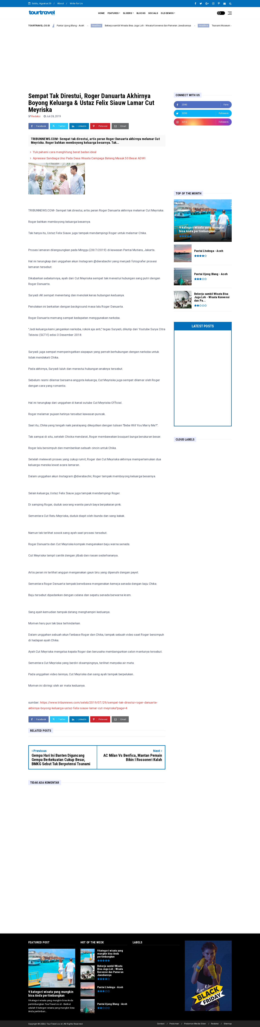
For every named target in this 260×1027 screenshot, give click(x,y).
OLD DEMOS (167, 13)
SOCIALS (153, 13)
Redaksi (215, 1024)
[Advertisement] (130, 57)
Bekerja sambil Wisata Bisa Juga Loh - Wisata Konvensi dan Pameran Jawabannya (127, 25)
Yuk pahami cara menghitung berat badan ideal (64, 152)
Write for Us (76, 3)
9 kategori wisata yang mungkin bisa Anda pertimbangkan (50, 993)
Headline (75, 25)
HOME (101, 13)
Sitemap (228, 1024)
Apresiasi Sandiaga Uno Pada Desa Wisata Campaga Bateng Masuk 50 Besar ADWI (89, 158)
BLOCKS (141, 13)
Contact (160, 1024)
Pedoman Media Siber (195, 1024)
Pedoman (174, 1024)
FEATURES (113, 13)
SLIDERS (127, 13)
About (60, 3)
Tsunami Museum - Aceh (204, 25)
